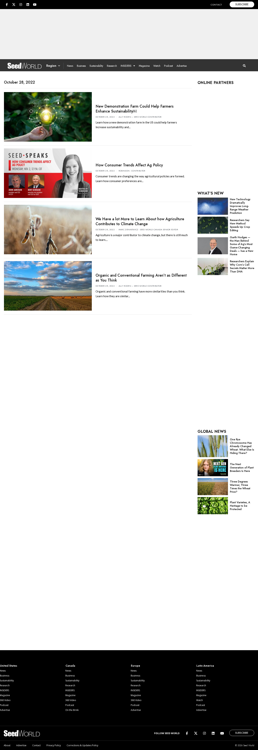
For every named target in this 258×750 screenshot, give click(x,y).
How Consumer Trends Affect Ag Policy (129, 165)
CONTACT (216, 4)
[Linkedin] (28, 5)
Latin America (205, 666)
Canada (70, 666)
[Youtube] (35, 5)
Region (51, 66)
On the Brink (72, 710)
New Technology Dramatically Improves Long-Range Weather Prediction (240, 206)
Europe (135, 666)
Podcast (168, 66)
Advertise (182, 66)
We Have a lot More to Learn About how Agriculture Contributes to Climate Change (140, 221)
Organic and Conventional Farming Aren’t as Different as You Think (141, 278)
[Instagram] (21, 5)
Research (112, 66)
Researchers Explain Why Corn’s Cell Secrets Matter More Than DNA (242, 266)
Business (81, 66)
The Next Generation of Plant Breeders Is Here (242, 467)
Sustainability (96, 66)
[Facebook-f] (7, 5)
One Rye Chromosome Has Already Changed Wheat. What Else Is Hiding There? (242, 446)
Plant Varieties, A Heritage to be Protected (240, 505)
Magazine (144, 66)
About (7, 745)
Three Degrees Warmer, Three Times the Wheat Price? (240, 487)
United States (8, 666)
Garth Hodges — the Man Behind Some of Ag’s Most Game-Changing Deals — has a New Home (241, 245)
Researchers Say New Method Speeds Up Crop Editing (240, 225)
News (70, 66)
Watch (156, 66)
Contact (36, 745)
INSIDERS (126, 66)
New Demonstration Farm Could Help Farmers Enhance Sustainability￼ (135, 109)
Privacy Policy (53, 745)
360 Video (70, 700)
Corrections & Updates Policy (82, 745)
